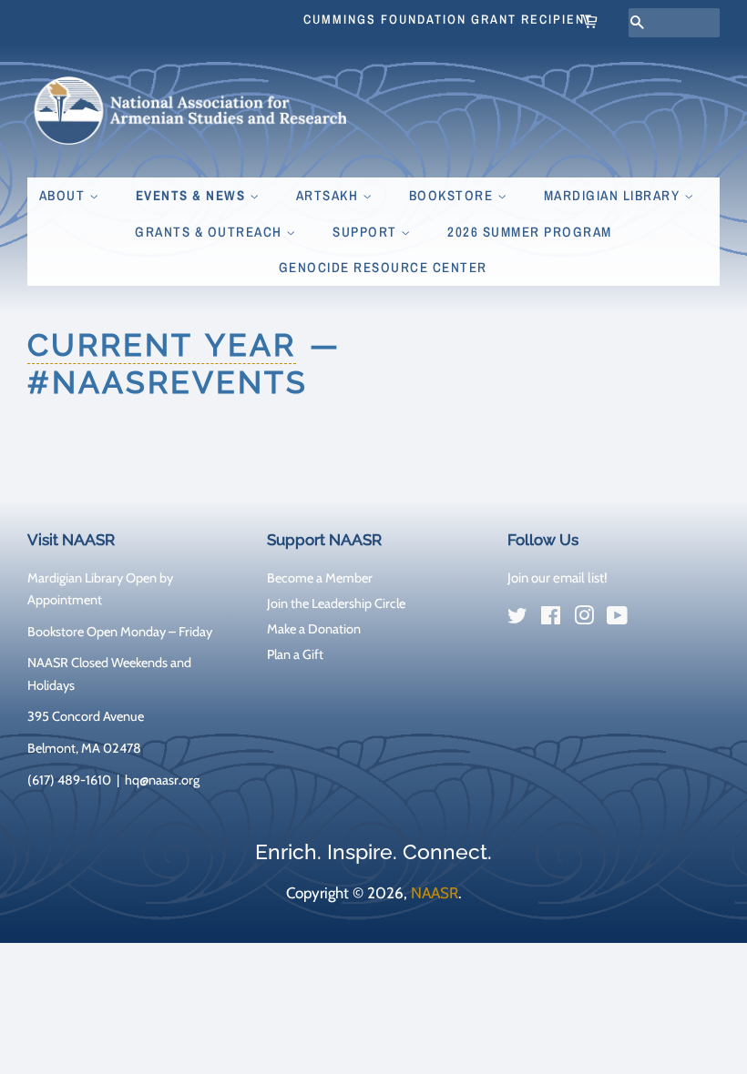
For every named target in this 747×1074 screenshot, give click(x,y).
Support (367, 231)
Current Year (161, 345)
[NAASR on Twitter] (517, 619)
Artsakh (329, 195)
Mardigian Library (614, 195)
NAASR (434, 893)
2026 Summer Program (529, 231)
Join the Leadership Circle (336, 603)
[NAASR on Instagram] (584, 619)
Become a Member (320, 578)
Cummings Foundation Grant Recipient (448, 19)
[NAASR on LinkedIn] (650, 619)
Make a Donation (314, 629)
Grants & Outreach (210, 231)
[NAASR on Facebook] (550, 619)
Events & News (193, 195)
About (64, 195)
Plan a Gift (295, 654)
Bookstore (453, 195)
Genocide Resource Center (383, 267)
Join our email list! (557, 578)
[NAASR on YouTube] (617, 619)
